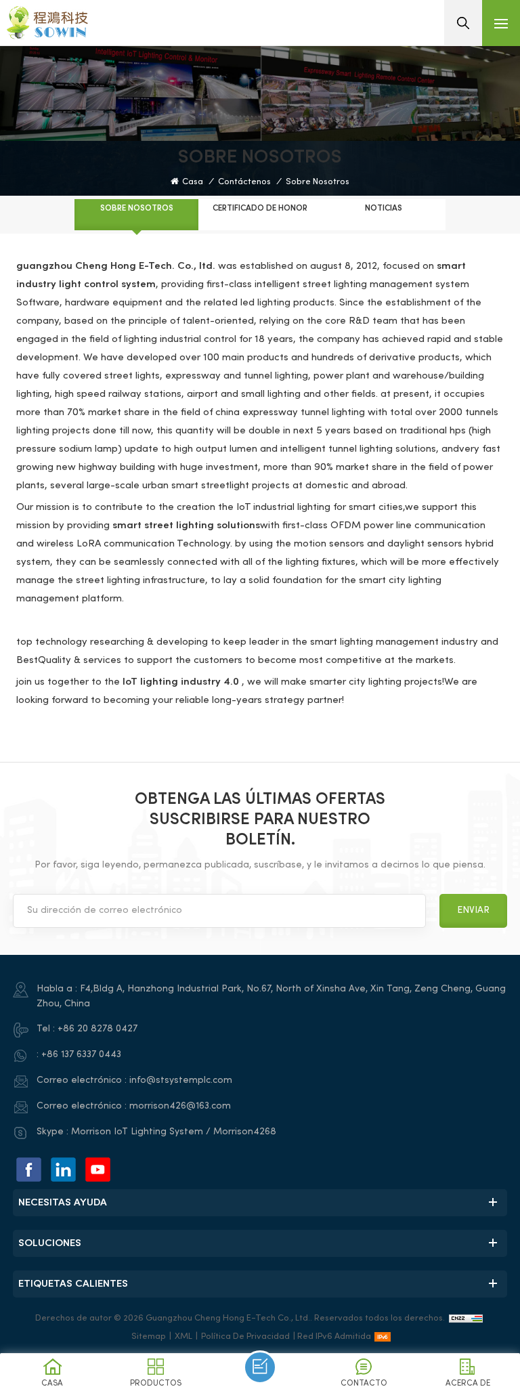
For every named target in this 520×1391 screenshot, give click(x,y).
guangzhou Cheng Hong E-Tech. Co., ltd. (115, 266)
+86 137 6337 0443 (81, 1054)
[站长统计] (466, 1318)
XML (183, 1337)
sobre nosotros (317, 182)
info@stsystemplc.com (180, 1080)
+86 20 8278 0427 (97, 1029)
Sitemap (148, 1337)
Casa (192, 182)
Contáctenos (244, 182)
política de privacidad (245, 1337)
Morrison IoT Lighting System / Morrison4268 (173, 1132)
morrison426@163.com (180, 1106)
